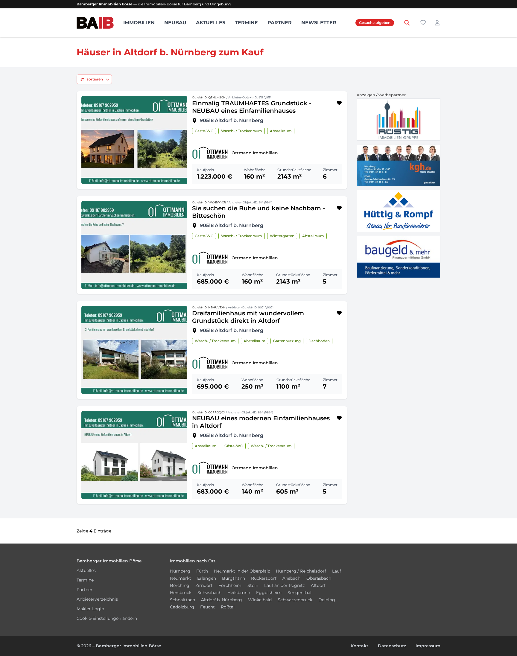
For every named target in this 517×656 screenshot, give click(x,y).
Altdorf (318, 585)
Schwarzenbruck (295, 599)
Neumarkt (180, 578)
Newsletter (318, 22)
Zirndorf (203, 585)
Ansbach (291, 578)
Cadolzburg (182, 607)
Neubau (175, 22)
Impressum (428, 646)
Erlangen (206, 578)
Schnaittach (182, 599)
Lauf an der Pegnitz (284, 585)
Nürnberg (180, 571)
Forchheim (229, 585)
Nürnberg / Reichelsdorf (301, 571)
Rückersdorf (263, 578)
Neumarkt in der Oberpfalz (242, 571)
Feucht (207, 607)
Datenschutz (392, 646)
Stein (252, 585)
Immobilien (139, 22)
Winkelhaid (260, 599)
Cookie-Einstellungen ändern (107, 618)
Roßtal (228, 607)
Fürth (202, 571)
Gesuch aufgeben (374, 22)
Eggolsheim (269, 592)
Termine (246, 22)
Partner (279, 22)
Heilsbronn (238, 592)
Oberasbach (318, 578)
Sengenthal (299, 592)
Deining (326, 599)
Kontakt (359, 646)
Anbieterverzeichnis (97, 599)
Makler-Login (90, 608)
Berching (179, 585)
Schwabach (209, 592)
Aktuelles (210, 22)
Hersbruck (180, 592)
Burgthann (233, 578)
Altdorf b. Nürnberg (221, 599)
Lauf (336, 571)
